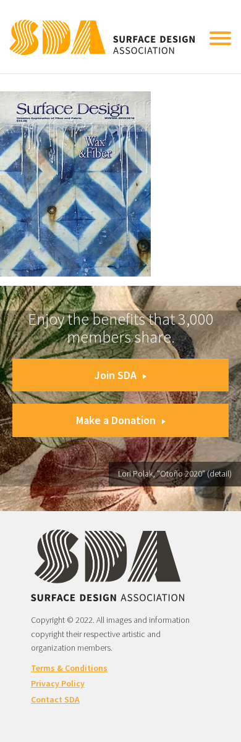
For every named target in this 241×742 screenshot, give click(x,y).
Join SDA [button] (116, 375)
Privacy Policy (58, 683)
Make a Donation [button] (116, 420)
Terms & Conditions (69, 667)
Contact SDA (55, 699)
